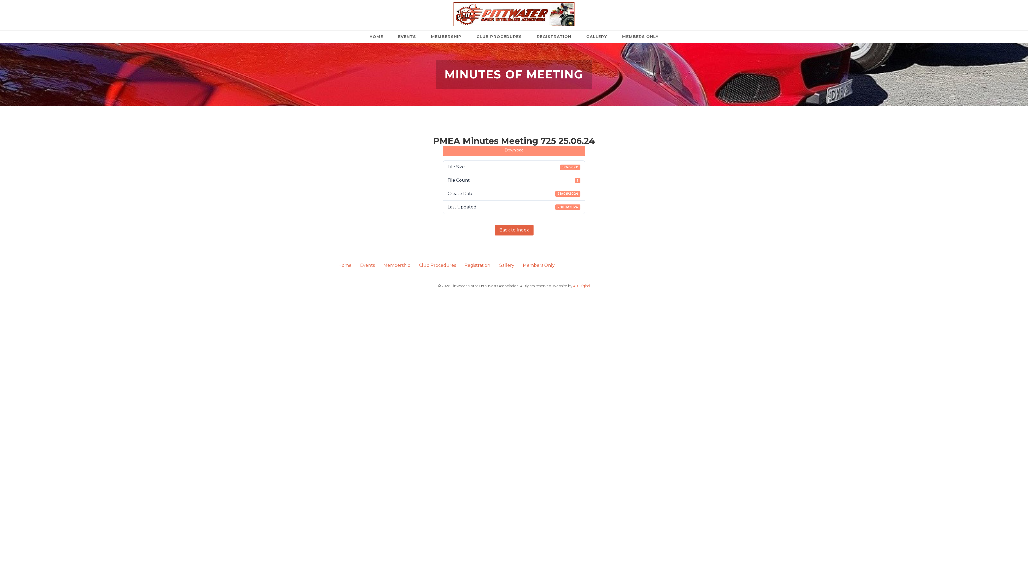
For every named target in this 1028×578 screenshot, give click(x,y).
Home (376, 36)
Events (407, 36)
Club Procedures (499, 36)
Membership (446, 36)
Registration (554, 36)
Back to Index (514, 230)
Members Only (640, 36)
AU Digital (581, 286)
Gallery (596, 36)
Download (514, 150)
